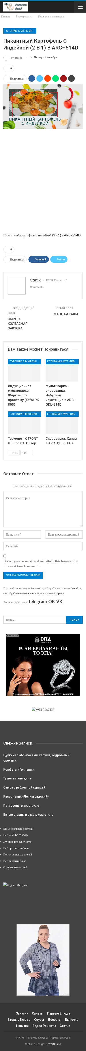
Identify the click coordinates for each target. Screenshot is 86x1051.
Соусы (39, 1019)
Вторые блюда (19, 1019)
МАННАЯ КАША (66, 314)
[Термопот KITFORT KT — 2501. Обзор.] (24, 422)
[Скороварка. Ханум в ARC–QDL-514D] (62, 422)
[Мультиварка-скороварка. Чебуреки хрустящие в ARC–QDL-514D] (62, 370)
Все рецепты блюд (14, 861)
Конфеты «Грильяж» (18, 769)
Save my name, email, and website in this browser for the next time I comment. (41, 563)
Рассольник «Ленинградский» (26, 796)
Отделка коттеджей (15, 867)
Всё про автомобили (16, 848)
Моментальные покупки (18, 828)
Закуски (22, 1013)
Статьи (65, 1026)
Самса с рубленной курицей (24, 787)
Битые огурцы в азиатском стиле (28, 814)
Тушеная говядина (17, 778)
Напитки (22, 1026)
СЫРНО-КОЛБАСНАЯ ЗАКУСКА (18, 323)
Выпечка (71, 1019)
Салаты (37, 1013)
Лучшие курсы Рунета (17, 841)
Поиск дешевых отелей (17, 854)
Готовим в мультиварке (20, 30)
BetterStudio (53, 1044)
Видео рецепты (44, 1026)
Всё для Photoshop (15, 835)
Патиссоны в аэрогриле (21, 805)
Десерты (54, 1019)
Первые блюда (58, 1013)
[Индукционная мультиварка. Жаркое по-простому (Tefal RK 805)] (24, 370)
